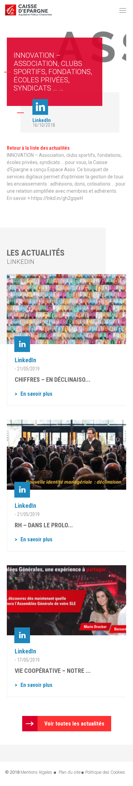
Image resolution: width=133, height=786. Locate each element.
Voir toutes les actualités (74, 723)
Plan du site (69, 772)
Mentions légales (36, 772)
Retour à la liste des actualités (38, 148)
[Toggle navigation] (123, 10)
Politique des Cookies (105, 772)
